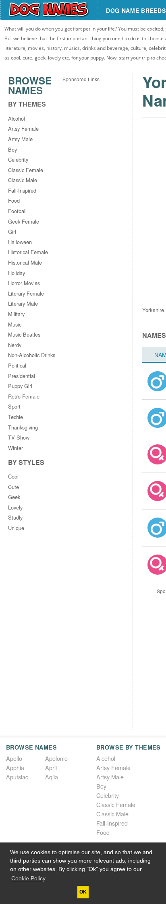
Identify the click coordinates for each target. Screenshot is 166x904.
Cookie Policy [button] (28, 878)
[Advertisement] (83, 164)
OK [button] (83, 892)
